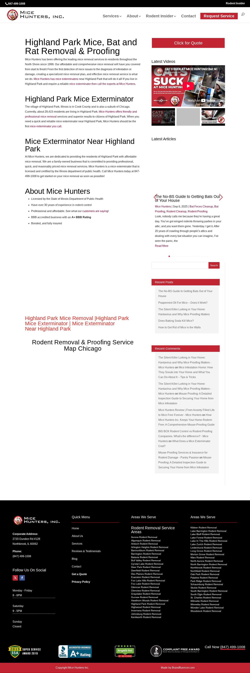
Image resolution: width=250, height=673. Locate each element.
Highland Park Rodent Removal (148, 603)
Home (75, 528)
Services (111, 16)
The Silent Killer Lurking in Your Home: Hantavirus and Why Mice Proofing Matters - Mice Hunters (184, 362)
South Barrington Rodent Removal (208, 591)
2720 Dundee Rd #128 (26, 538)
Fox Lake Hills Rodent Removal (148, 580)
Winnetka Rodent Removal (204, 604)
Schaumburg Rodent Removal (206, 584)
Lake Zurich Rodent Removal (206, 544)
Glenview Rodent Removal (145, 590)
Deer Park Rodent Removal (146, 567)
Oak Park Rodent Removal (204, 574)
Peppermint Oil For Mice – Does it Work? (182, 302)
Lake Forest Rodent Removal (206, 537)
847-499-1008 (16, 3)
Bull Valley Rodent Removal (146, 560)
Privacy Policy (81, 581)
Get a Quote (79, 574)
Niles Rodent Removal (202, 557)
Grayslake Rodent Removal (146, 593)
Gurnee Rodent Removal (144, 597)
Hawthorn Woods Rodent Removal (149, 600)
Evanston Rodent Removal (145, 577)
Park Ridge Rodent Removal (205, 581)
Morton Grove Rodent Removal (207, 554)
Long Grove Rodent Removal (206, 551)
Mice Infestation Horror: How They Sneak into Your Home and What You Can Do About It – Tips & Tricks (185, 372)
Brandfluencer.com (183, 667)
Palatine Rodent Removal (204, 577)
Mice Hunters (163, 206)
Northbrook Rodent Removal (205, 567)
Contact (188, 16)
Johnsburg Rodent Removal (146, 614)
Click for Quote (188, 43)
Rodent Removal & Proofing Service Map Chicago (83, 345)
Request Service (219, 16)
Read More (161, 245)
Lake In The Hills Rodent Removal (208, 540)
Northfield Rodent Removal (205, 571)
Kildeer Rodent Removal (203, 527)
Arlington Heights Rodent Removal (149, 547)
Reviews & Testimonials (86, 551)
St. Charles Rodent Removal (205, 597)
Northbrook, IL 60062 (25, 543)
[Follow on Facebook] (22, 578)
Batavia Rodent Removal (144, 557)
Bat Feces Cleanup (201, 206)
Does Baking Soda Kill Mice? (176, 320)
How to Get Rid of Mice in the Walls (179, 327)
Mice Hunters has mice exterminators (56, 78)
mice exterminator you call (45, 126)
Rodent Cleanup (176, 211)
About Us (77, 536)
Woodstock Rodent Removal (205, 611)
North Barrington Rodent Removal (208, 564)
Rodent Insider (235, 3)
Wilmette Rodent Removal (204, 601)
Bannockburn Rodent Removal (147, 550)
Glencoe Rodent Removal (145, 587)
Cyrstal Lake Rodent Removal (147, 563)
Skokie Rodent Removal (203, 587)
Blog (74, 558)
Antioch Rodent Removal (144, 543)
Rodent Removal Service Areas (153, 530)
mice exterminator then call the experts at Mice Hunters (102, 83)
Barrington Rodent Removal (146, 553)
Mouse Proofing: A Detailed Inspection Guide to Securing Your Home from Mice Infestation (185, 398)
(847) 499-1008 (22, 556)
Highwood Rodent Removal (146, 607)
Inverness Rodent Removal (145, 610)
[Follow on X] (15, 578)
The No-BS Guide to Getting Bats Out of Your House (187, 198)
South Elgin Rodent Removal (205, 594)
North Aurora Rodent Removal (206, 561)
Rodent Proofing (197, 211)
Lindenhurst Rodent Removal (206, 547)
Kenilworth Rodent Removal (146, 617)
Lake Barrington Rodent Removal (208, 531)
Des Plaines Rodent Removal (147, 574)
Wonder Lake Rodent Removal (207, 607)
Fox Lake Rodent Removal (145, 583)
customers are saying (95, 211)
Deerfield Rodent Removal (145, 570)
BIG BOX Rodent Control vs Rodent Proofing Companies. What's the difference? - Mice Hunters (185, 436)
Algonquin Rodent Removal (146, 540)
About (132, 16)
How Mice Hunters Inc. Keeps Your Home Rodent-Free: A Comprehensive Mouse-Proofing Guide (186, 419)
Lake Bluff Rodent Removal (205, 534)
